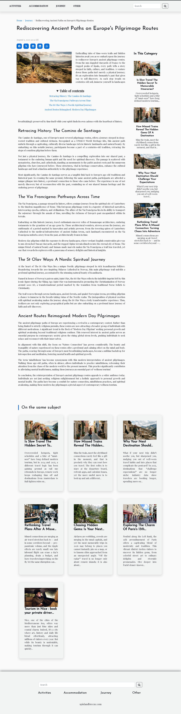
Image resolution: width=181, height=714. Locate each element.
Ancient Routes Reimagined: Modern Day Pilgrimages (70, 109)
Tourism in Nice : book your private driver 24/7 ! (41, 612)
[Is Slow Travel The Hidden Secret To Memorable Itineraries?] (147, 68)
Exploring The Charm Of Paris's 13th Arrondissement (139, 529)
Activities (15, 5)
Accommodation (38, 5)
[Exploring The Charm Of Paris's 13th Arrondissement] (139, 513)
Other (76, 5)
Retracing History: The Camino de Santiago (70, 96)
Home (19, 20)
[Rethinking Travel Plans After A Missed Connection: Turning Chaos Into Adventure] (147, 210)
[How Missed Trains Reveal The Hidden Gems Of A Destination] (147, 114)
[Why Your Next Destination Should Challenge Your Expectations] (147, 161)
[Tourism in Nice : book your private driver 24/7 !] (41, 597)
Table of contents (72, 91)
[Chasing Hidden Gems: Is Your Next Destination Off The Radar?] (90, 513)
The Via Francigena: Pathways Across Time (70, 100)
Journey (60, 5)
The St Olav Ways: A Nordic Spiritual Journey (70, 105)
